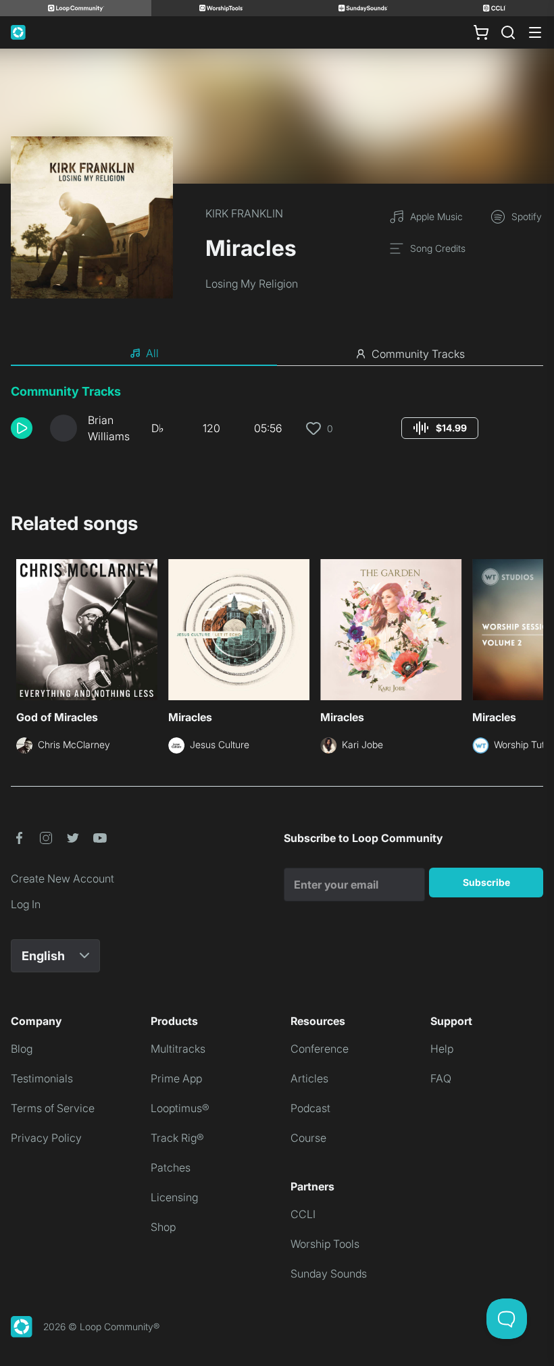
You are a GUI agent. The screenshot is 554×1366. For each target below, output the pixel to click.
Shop (163, 1227)
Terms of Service (53, 1108)
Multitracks (178, 1048)
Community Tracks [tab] (418, 354)
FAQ (440, 1078)
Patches (171, 1167)
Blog (21, 1048)
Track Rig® (177, 1138)
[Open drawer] (535, 32)
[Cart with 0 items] (481, 32)
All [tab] (152, 353)
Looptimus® (180, 1108)
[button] (25, 428)
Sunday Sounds (329, 1273)
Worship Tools (325, 1244)
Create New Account (62, 878)
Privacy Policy (46, 1138)
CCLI (303, 1214)
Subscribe (486, 882)
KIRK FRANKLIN (244, 213)
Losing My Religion (251, 283)
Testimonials (42, 1078)
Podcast (310, 1108)
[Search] (508, 32)
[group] (439, 428)
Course (308, 1138)
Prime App (176, 1078)
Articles (309, 1078)
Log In (26, 904)
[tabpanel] (277, 418)
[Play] (21, 428)
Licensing (174, 1197)
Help (441, 1048)
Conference (320, 1048)
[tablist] (277, 354)
